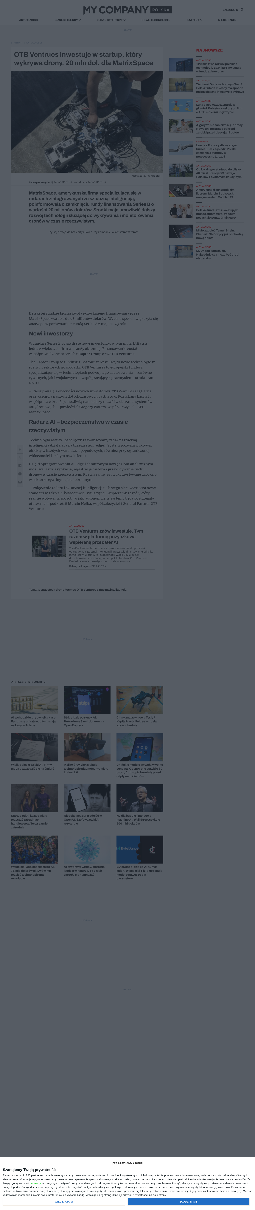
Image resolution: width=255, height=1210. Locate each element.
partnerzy (35, 1183)
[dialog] (127, 1183)
